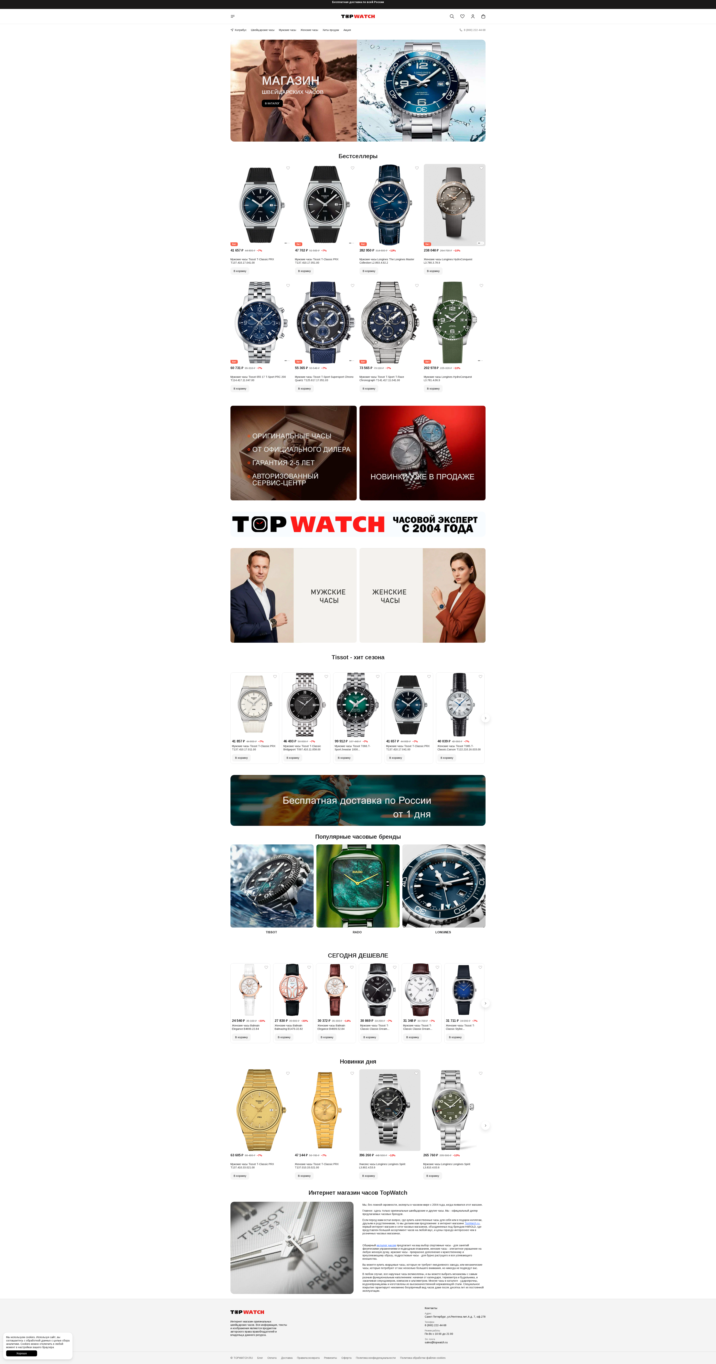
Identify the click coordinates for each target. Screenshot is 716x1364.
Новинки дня (358, 1061)
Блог (260, 1357)
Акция (347, 30)
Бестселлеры (358, 156)
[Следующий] (485, 718)
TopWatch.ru (472, 1223)
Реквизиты (330, 1357)
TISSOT (271, 932)
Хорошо (21, 1353)
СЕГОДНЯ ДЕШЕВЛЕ (358, 955)
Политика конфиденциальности (376, 1357)
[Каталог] (232, 16)
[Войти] (473, 16)
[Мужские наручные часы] (293, 595)
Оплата (272, 1357)
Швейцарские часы (262, 30)
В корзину (240, 271)
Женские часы (309, 30)
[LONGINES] (444, 886)
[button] (462, 16)
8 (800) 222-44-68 (435, 1325)
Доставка (287, 1357)
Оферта (346, 1357)
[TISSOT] (272, 886)
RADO (357, 932)
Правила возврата (308, 1357)
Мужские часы (287, 30)
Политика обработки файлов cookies (423, 1357)
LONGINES (443, 932)
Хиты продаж (331, 30)
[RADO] (358, 886)
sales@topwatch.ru (436, 1342)
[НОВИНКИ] (422, 453)
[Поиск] (452, 16)
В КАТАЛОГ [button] (272, 103)
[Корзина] (483, 16)
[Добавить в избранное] (288, 168)
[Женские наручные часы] (422, 595)
